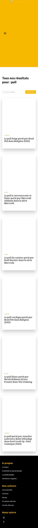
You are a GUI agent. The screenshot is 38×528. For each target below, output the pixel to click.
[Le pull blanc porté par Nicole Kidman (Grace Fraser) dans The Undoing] (19, 353)
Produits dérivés (9, 501)
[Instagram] (3, 517)
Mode (6, 192)
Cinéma (6, 135)
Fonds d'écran (8, 505)
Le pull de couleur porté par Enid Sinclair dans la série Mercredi (19, 260)
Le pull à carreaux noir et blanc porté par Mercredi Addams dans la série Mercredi (17, 199)
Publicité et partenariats (12, 471)
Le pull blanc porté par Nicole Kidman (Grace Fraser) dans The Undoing (18, 379)
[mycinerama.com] (23, 34)
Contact (5, 467)
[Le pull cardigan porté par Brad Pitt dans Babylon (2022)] (19, 293)
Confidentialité (8, 475)
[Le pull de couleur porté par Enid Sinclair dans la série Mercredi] (19, 234)
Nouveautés (7, 490)
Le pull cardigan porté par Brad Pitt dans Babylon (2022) (18, 320)
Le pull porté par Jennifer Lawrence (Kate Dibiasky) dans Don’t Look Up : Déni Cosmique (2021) (18, 440)
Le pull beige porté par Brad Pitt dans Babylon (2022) (19, 140)
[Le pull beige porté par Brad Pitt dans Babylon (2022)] (19, 115)
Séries (4, 498)
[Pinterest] (3, 522)
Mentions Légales (9, 479)
